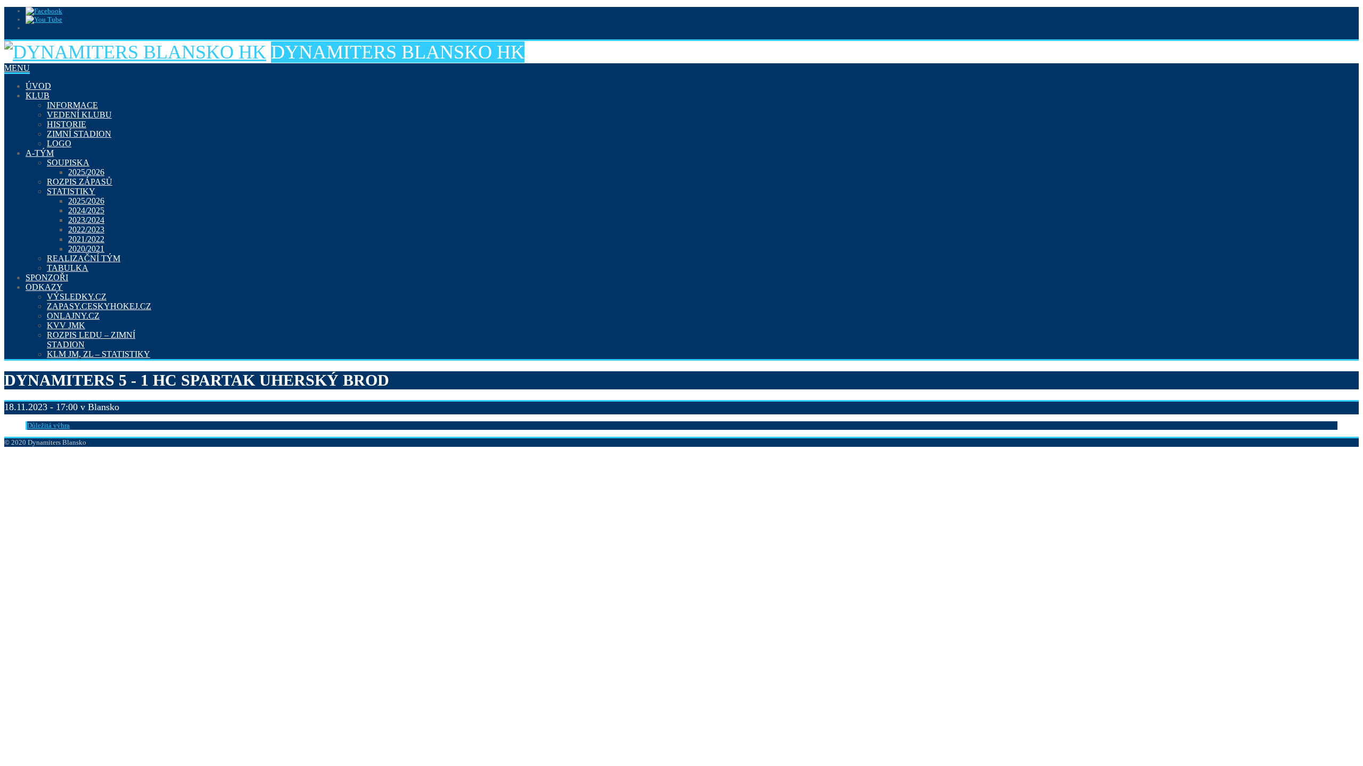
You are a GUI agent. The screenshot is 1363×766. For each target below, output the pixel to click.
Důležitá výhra (48, 425)
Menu (17, 67)
